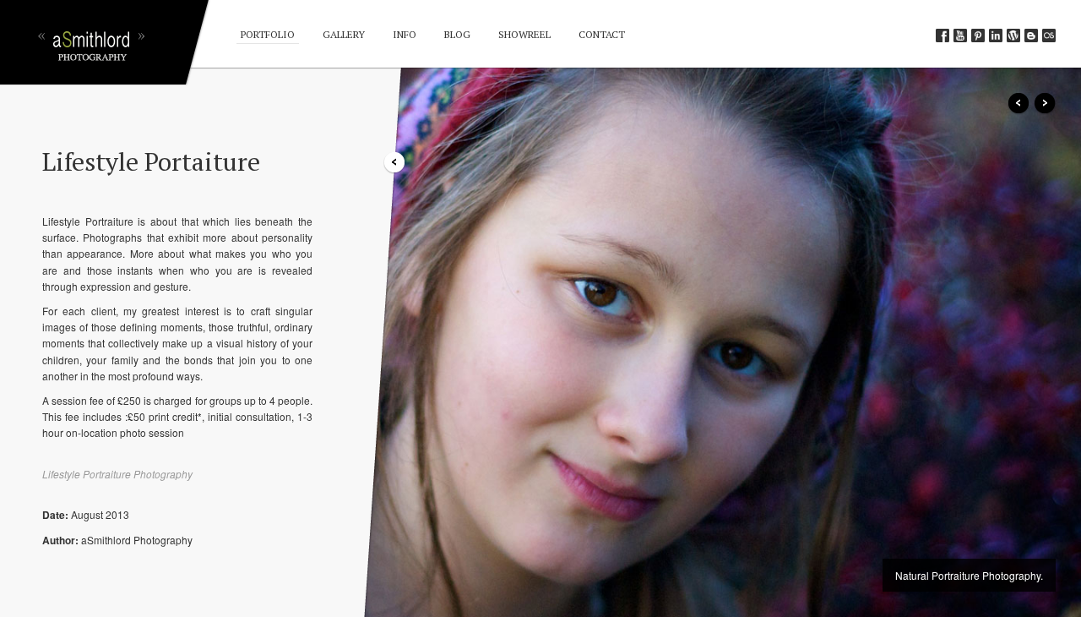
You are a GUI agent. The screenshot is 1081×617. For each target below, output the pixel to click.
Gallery (344, 34)
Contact (602, 34)
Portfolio (268, 34)
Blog (457, 34)
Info (404, 34)
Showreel (524, 34)
